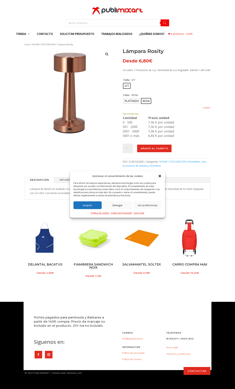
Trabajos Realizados (116, 34)
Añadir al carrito (154, 148)
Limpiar (206, 107)
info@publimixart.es (132, 338)
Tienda (21, 34)
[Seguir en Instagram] (48, 354)
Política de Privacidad (121, 213)
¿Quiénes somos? (151, 34)
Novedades (194, 161)
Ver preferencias (147, 205)
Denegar (117, 205)
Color (126, 95)
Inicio (27, 44)
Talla (126, 80)
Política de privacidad (133, 352)
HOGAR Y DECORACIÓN (44, 44)
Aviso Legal (172, 347)
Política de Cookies (132, 359)
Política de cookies (100, 213)
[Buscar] (165, 22)
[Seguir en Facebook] (38, 354)
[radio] (126, 85)
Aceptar (87, 205)
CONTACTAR (197, 371)
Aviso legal (139, 213)
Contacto (45, 34)
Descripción (39, 179)
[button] (160, 176)
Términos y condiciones (178, 353)
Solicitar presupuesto (77, 34)
